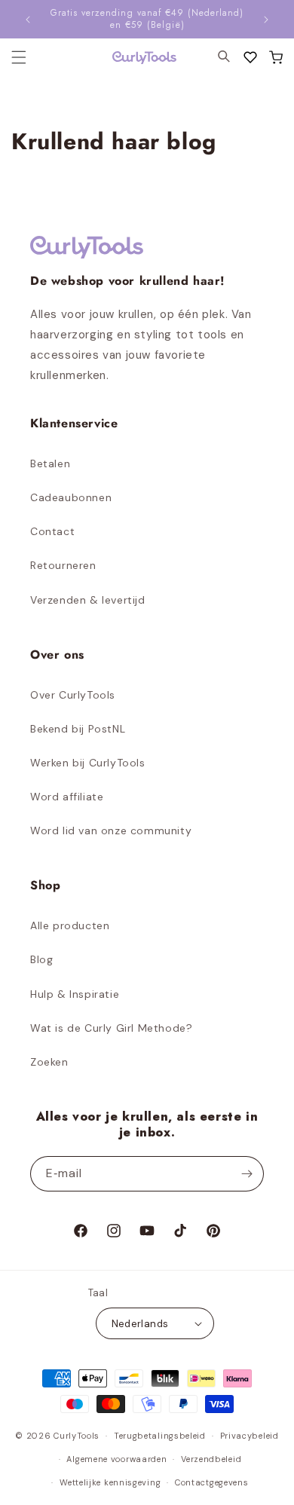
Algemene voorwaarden (116, 1459)
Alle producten (69, 925)
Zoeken (49, 1062)
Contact (52, 531)
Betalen (50, 463)
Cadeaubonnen (71, 497)
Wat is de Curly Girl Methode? (111, 1028)
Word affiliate (66, 796)
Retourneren (63, 565)
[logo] (134, 57)
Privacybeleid (249, 1435)
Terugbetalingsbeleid (160, 1435)
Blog (41, 959)
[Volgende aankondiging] (266, 19)
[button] (276, 57)
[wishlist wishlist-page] (250, 57)
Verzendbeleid (211, 1459)
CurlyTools (77, 1435)
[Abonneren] (246, 1173)
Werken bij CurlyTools (87, 762)
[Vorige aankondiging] (27, 19)
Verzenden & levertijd (87, 600)
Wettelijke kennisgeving (110, 1482)
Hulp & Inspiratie (74, 994)
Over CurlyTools (72, 695)
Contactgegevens (212, 1482)
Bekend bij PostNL (77, 729)
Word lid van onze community (110, 830)
